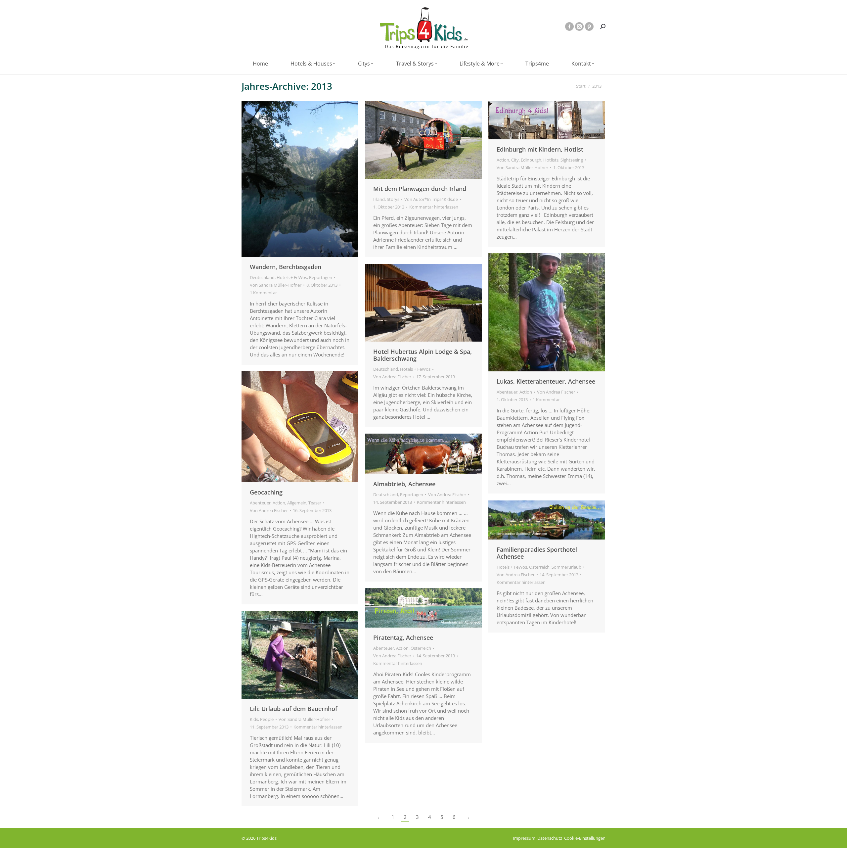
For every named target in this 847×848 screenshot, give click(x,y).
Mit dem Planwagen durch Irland (419, 189)
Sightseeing (571, 160)
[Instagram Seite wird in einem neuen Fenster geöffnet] (579, 26)
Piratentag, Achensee (403, 637)
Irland (379, 199)
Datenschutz (549, 838)
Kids (254, 719)
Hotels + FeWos (292, 277)
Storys (393, 199)
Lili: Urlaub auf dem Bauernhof (293, 709)
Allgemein (296, 503)
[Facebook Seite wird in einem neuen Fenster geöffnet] (569, 26)
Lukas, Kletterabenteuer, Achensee (546, 381)
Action (503, 160)
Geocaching (266, 492)
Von (275, 285)
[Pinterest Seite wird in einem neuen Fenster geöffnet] (589, 26)
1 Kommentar (263, 293)
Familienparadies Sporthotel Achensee (537, 552)
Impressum (524, 838)
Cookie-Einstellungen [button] (584, 838)
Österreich (539, 567)
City (515, 160)
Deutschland (262, 277)
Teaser (314, 503)
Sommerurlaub (566, 567)
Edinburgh (531, 160)
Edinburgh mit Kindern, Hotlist (540, 149)
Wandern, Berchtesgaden (285, 267)
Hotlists (550, 160)
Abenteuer (507, 392)
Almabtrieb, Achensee (404, 484)
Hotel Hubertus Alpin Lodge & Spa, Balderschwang (422, 355)
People (267, 719)
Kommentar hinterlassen (433, 207)
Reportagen (320, 277)
